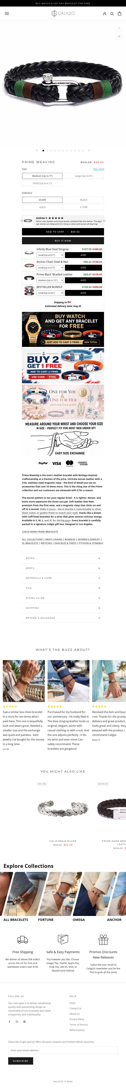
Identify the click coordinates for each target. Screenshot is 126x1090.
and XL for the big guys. (57, 520)
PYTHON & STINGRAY (91, 543)
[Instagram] (17, 1021)
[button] (22, 221)
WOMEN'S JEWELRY (89, 539)
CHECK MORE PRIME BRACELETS (40, 531)
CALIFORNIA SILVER (63, 841)
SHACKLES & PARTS (65, 543)
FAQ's (73, 1003)
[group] (19, 897)
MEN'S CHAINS (54, 539)
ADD (83, 255)
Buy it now (63, 241)
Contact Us (75, 1008)
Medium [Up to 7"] (42, 175)
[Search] (112, 13)
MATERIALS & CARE (39, 578)
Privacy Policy (77, 1019)
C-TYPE (84, 207)
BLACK (83, 199)
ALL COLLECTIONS (32, 539)
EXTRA (30, 558)
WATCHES (46, 543)
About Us (75, 1013)
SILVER (42, 199)
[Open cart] (119, 13)
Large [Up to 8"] (83, 175)
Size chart (98, 169)
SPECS (30, 568)
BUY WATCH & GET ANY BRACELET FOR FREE (63, 3)
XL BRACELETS (30, 543)
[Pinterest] (24, 1021)
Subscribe (20, 1061)
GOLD (42, 207)
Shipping (32, 608)
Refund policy (77, 1030)
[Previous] (36, 150)
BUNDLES (70, 539)
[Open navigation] (7, 13)
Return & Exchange (40, 618)
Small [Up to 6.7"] (42, 183)
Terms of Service (79, 1024)
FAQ (29, 588)
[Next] (89, 150)
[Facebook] (9, 1021)
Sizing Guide (35, 598)
